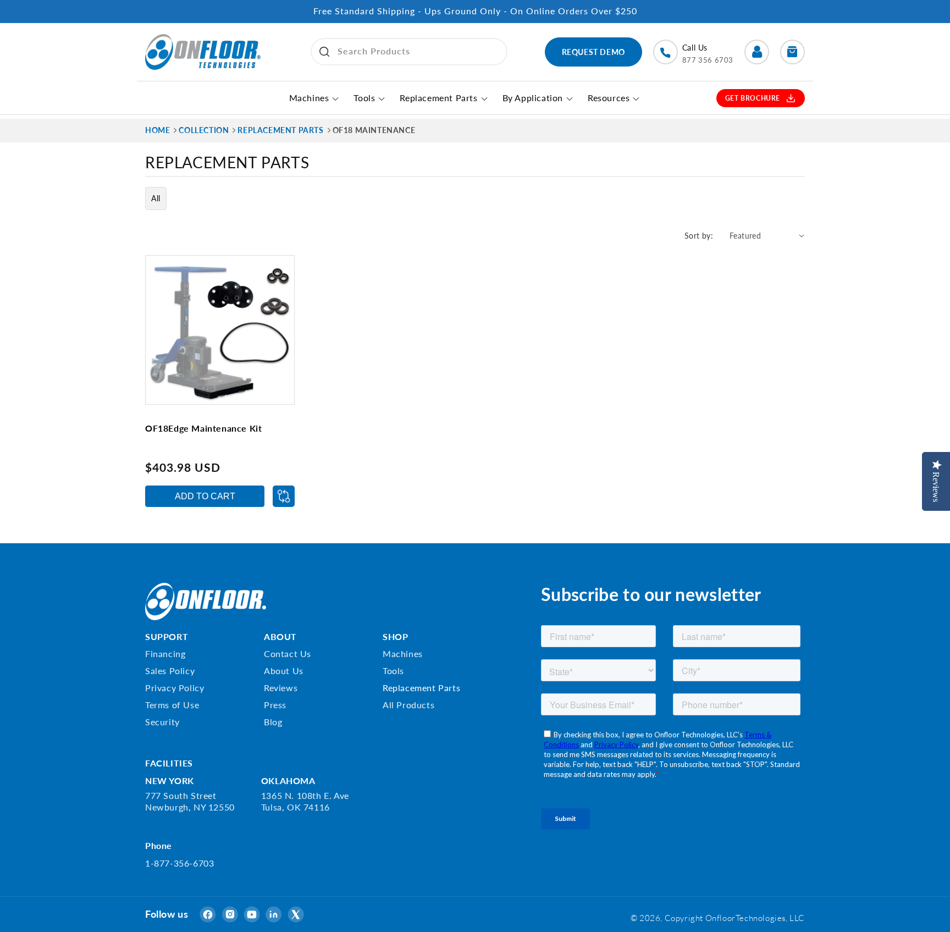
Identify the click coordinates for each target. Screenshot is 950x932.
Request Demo (593, 52)
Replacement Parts (421, 687)
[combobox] (409, 51)
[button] (792, 52)
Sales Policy (170, 670)
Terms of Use (172, 704)
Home (157, 130)
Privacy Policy (174, 687)
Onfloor (720, 918)
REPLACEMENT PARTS (280, 130)
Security (162, 721)
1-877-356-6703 (179, 863)
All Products (408, 704)
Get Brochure (752, 98)
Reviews (280, 687)
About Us (283, 670)
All (156, 198)
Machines (403, 653)
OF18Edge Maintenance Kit (203, 428)
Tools (393, 670)
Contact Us (287, 653)
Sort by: (698, 235)
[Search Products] (324, 51)
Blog (273, 721)
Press (275, 704)
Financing (165, 653)
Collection (204, 130)
